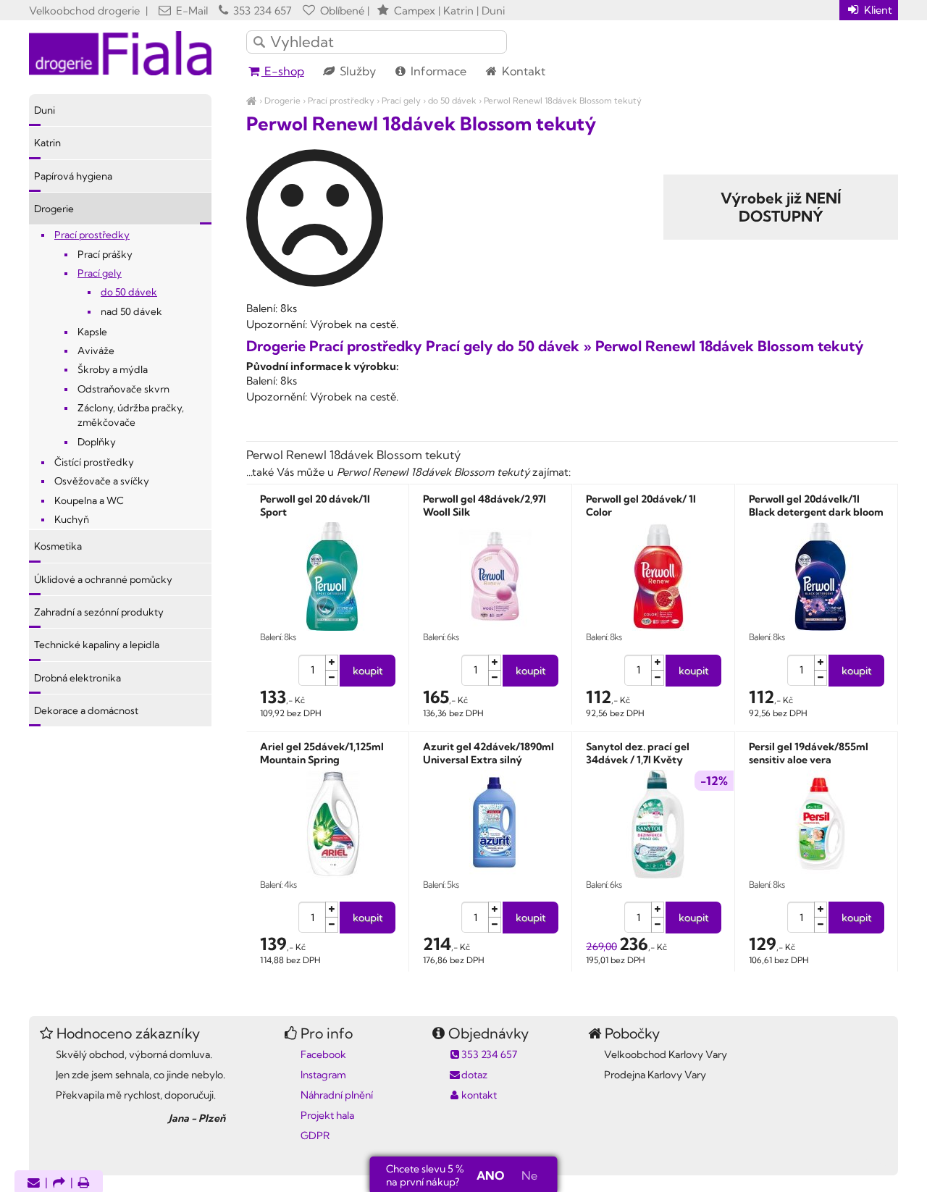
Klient (876, 10)
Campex (414, 10)
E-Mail (190, 10)
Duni (44, 110)
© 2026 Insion (872, 1163)
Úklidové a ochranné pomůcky (103, 579)
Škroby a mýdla (112, 369)
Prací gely (401, 100)
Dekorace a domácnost (86, 710)
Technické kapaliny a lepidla (96, 644)
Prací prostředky (341, 100)
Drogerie (282, 100)
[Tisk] (84, 1184)
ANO (490, 1175)
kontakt (479, 1094)
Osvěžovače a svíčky (101, 481)
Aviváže (95, 350)
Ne (529, 1175)
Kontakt (522, 71)
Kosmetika (58, 546)
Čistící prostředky (94, 462)
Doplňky (96, 442)
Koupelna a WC (89, 500)
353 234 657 (261, 10)
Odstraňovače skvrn (123, 389)
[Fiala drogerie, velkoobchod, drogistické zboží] (251, 100)
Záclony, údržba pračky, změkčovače (130, 415)
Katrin (47, 142)
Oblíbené (340, 10)
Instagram (323, 1074)
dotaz (474, 1074)
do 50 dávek (452, 100)
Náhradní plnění (337, 1094)
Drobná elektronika (77, 678)
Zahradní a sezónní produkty (99, 612)
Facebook (323, 1054)
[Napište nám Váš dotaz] (34, 1184)
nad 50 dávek (131, 311)
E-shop (282, 71)
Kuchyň (71, 519)
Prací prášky (105, 254)
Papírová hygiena (73, 176)
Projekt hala (327, 1115)
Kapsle (92, 331)
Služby (356, 71)
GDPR (315, 1135)
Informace (437, 71)
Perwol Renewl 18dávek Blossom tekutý (563, 100)
